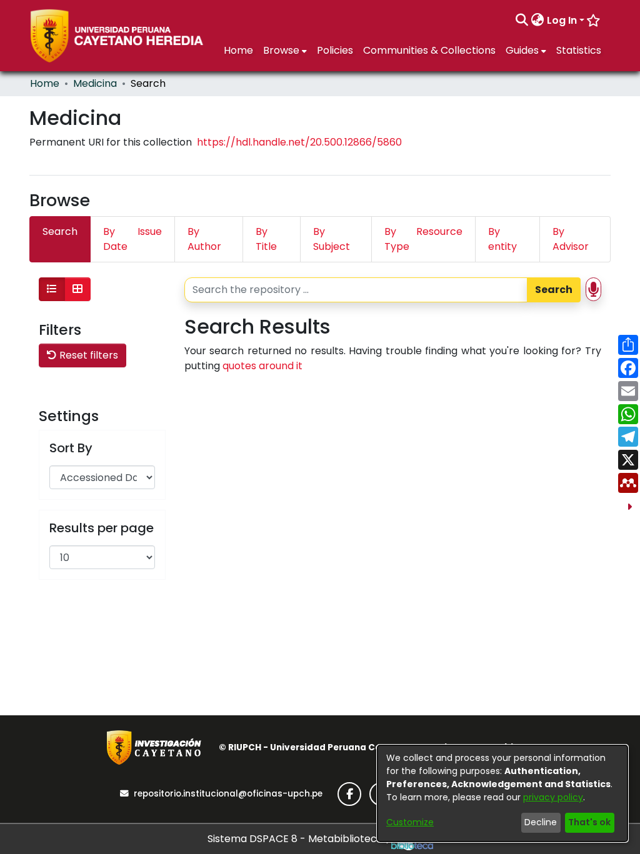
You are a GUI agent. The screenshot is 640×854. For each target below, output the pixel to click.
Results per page (101, 527)
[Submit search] (522, 20)
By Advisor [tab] (570, 239)
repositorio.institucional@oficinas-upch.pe (228, 794)
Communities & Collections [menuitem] (429, 50)
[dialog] (503, 793)
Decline (540, 822)
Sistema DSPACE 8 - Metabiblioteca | (299, 839)
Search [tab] (60, 231)
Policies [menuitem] (335, 50)
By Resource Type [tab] (423, 239)
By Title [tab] (266, 239)
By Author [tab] (204, 239)
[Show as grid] (77, 289)
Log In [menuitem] (562, 20)
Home (44, 83)
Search (553, 289)
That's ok (589, 822)
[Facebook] (349, 794)
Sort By (70, 447)
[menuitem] (538, 20)
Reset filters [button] (87, 355)
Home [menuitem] (238, 50)
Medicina (95, 83)
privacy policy (553, 797)
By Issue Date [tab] (132, 239)
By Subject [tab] (331, 239)
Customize (410, 822)
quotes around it (262, 366)
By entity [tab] (502, 239)
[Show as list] (52, 289)
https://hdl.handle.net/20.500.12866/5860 (299, 142)
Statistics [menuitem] (578, 50)
